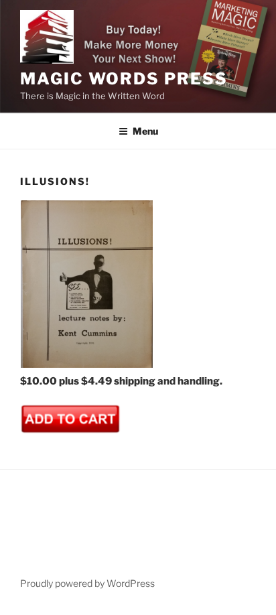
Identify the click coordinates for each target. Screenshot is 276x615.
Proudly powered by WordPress (87, 583)
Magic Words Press (124, 78)
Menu (145, 131)
